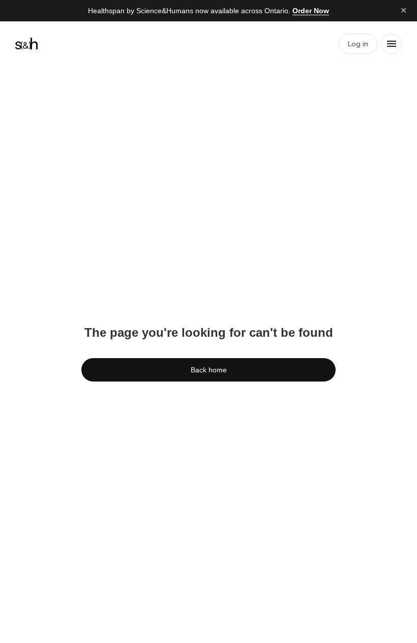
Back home (209, 370)
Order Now (310, 11)
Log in (358, 43)
